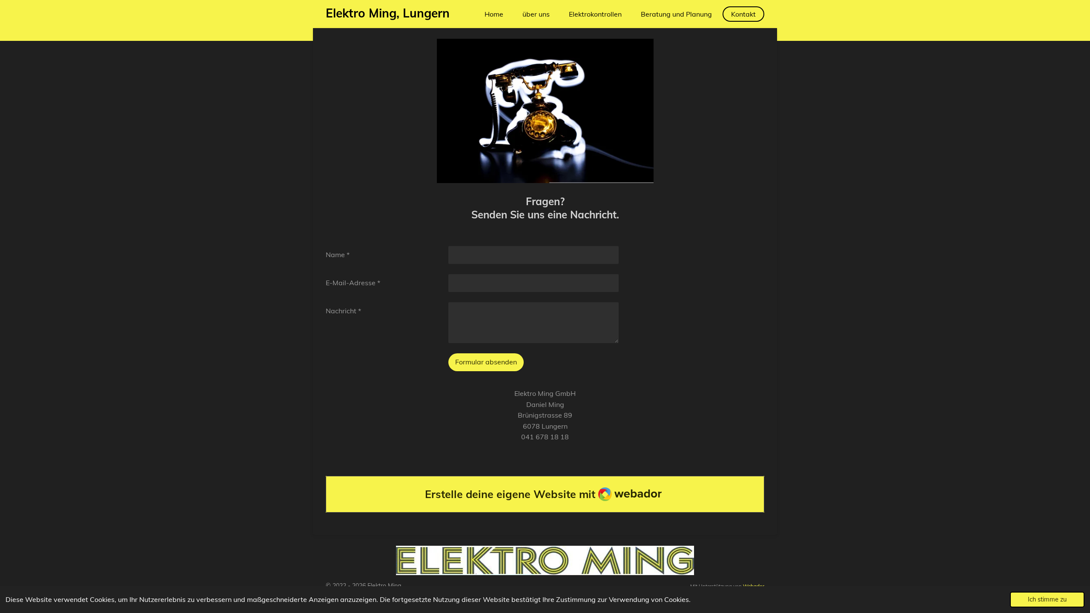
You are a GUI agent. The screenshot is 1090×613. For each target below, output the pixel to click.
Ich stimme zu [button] (1047, 599)
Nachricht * (343, 310)
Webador (753, 586)
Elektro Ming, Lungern (388, 13)
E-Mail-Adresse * (353, 282)
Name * (338, 254)
